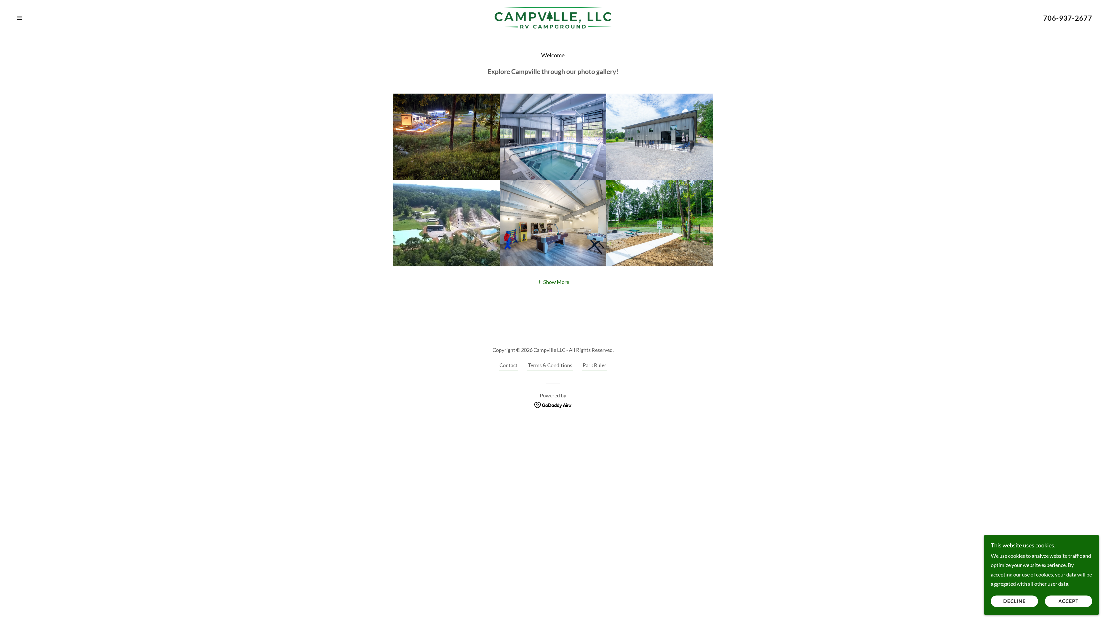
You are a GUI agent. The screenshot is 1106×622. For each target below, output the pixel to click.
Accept (1068, 601)
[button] (19, 18)
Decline (1014, 601)
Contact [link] (508, 365)
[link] (553, 17)
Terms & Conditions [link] (550, 365)
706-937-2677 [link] (1067, 18)
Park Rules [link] (595, 365)
